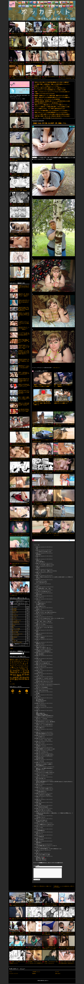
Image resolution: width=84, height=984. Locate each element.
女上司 (73, 126)
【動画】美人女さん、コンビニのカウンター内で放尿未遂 (47, 99)
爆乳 (27, 675)
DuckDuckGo (14, 637)
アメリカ (13, 661)
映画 (27, 672)
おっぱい (15, 659)
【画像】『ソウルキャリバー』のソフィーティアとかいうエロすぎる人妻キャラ (51, 91)
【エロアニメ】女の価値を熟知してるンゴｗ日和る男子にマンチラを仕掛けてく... (52, 110)
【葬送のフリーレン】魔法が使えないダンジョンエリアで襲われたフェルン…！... (52, 104)
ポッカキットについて (13, 973)
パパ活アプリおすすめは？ (17, 642)
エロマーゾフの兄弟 (16, 628)
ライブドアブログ (15, 635)
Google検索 (14, 608)
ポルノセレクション (16, 623)
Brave (13, 638)
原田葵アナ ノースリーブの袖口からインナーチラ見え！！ (47, 86)
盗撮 (14, 677)
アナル (26, 659)
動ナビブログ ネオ (15, 630)
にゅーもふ (14, 613)
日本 (24, 673)
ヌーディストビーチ (19, 665)
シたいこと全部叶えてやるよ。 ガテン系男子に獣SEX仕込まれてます (50, 108)
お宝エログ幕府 (15, 632)
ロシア (70, 126)
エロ (33, 126)
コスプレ (19, 663)
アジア (21, 659)
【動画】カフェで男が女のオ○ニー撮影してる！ (42, 886)
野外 (12, 679)
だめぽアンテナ (15, 612)
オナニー (20, 661)
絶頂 (21, 677)
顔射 (22, 679)
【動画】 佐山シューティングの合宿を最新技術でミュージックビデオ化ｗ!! (50, 112)
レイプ (14, 669)
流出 (14, 675)
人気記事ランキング (36, 971)
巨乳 (15, 673)
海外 (19, 675)
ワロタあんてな (15, 615)
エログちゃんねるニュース (17, 633)
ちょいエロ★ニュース (16, 620)
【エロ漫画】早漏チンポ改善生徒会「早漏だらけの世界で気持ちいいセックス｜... (52, 84)
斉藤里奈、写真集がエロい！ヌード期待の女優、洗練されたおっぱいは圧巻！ (51, 95)
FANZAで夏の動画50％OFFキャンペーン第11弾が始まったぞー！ (48, 103)
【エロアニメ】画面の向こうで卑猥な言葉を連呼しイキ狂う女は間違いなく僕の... (52, 106)
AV (11, 659)
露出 (16, 679)
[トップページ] (12, 4)
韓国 (19, 679)
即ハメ (20, 671)
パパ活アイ (14, 640)
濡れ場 (24, 675)
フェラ (17, 667)
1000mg (13, 625)
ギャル (14, 663)
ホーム (10, 971)
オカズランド (14, 618)
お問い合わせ (57, 973)
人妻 (13, 671)
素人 (18, 677)
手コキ (20, 672)
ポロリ (22, 667)
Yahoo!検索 (14, 610)
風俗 (26, 679)
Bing (13, 627)
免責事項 (34, 973)
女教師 (12, 672)
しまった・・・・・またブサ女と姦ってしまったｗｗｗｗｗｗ (48, 118)
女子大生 (26, 671)
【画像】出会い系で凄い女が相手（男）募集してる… (49, 123)
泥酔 (11, 674)
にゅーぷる (14, 617)
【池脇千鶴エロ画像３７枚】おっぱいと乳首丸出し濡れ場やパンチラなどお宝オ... (52, 116)
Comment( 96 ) (72, 540)
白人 (11, 677)
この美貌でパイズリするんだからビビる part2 (44, 93)
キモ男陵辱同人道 (15, 622)
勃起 (16, 671)
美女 (24, 677)
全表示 (11, 648)
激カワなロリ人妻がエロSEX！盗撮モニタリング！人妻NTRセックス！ (50, 88)
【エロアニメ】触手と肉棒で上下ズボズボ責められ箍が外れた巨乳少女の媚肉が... (52, 114)
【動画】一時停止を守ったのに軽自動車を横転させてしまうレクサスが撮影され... (52, 97)
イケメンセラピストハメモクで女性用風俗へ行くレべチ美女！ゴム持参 (50, 89)
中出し (23, 669)
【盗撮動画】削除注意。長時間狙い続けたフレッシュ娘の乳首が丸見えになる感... (52, 101)
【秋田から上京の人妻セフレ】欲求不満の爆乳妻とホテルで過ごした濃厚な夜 (51, 82)
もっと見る (12, 683)
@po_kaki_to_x (56, 367)
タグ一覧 (57, 971)
